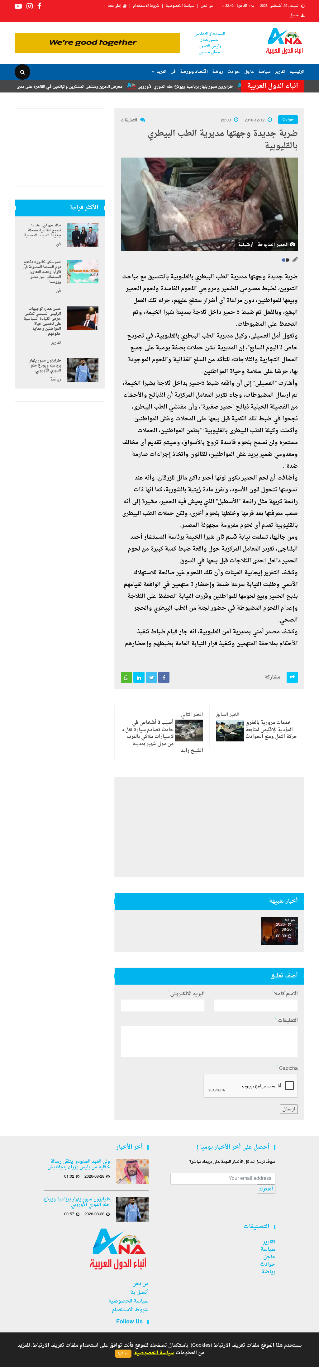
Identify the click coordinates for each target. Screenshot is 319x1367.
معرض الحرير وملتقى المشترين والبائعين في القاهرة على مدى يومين (87, 87)
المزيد (161, 72)
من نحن (207, 6)
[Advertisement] (209, 827)
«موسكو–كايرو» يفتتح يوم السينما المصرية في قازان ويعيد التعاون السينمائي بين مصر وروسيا (42, 272)
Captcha (287, 1068)
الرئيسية (296, 72)
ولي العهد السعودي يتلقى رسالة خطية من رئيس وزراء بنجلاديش (79, 1164)
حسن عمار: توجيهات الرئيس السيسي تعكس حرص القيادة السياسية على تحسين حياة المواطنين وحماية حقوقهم (42, 321)
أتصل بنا (139, 1292)
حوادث (233, 72)
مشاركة (272, 677)
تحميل (294, 15)
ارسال (288, 1109)
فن (173, 72)
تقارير (280, 72)
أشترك (266, 1189)
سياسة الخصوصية (180, 6)
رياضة (217, 72)
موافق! (123, 1353)
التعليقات (129, 120)
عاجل (249, 72)
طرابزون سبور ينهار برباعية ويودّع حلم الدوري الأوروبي (209, 87)
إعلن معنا (114, 6)
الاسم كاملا (284, 994)
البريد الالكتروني (186, 994)
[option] (279, 930)
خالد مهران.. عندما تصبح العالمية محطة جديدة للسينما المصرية (42, 230)
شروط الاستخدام (146, 6)
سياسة (264, 72)
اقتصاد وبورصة (194, 72)
